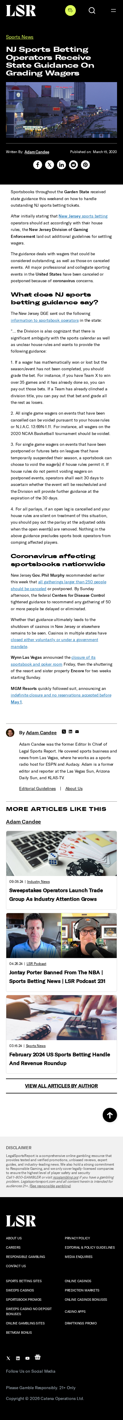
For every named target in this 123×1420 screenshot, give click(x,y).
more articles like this (56, 809)
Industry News (38, 882)
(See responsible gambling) (50, 1186)
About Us (74, 788)
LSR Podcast (36, 964)
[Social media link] (37, 164)
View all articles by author (61, 1086)
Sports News (19, 37)
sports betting (83, 216)
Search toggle (92, 10)
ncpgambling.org (66, 1177)
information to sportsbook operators (45, 320)
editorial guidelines (37, 788)
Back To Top (110, 1115)
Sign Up (70, 10)
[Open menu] (113, 10)
